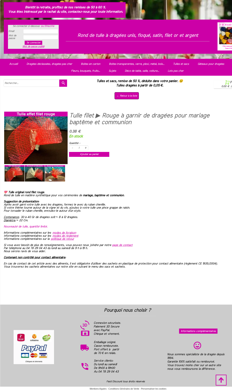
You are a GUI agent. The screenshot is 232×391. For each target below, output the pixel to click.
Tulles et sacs (181, 64)
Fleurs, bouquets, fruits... (85, 71)
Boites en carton (90, 64)
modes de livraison (64, 232)
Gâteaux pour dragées (211, 64)
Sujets (112, 71)
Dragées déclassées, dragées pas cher (49, 64)
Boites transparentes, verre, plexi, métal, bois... (136, 64)
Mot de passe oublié (33, 46)
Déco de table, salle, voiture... (142, 71)
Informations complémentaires (198, 331)
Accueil (13, 64)
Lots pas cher (176, 71)
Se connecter (33, 42)
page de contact (122, 245)
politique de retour (62, 238)
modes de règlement (65, 235)
